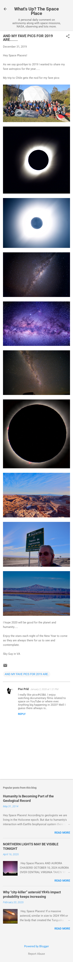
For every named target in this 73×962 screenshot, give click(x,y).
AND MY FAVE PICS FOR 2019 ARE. (27, 674)
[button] (68, 36)
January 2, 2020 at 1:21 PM (44, 689)
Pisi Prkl (23, 689)
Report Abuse (36, 953)
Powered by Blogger (36, 946)
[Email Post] (5, 666)
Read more (62, 832)
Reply (22, 713)
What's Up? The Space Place (36, 11)
